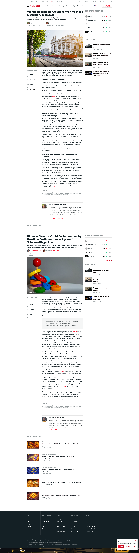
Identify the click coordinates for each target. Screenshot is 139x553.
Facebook (32, 74)
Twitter (31, 77)
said (54, 186)
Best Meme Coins (61, 529)
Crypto (29, 524)
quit (63, 371)
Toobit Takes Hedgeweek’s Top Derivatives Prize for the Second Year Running (101, 73)
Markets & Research (87, 6)
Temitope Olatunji (37, 250)
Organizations (45, 521)
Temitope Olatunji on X (54, 429)
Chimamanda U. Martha (38, 23)
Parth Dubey (46, 497)
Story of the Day (32, 519)
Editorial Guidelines (90, 526)
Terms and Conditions (91, 529)
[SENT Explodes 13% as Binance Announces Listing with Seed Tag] (33, 496)
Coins (43, 519)
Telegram (32, 82)
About (79, 1)
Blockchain (30, 526)
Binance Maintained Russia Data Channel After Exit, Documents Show (101, 46)
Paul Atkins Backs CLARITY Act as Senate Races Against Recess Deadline (102, 55)
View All (108, 35)
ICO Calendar (68, 6)
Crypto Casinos (77, 6)
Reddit (31, 84)
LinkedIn (32, 87)
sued (62, 377)
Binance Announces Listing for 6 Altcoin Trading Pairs (58, 456)
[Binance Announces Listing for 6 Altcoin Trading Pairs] (33, 458)
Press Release (31, 529)
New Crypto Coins (61, 526)
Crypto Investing (59, 6)
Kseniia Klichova (59, 23)
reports (64, 386)
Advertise (93, 1)
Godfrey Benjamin (47, 459)
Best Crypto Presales (62, 524)
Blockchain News (46, 413)
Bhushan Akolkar (47, 446)
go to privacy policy (130, 546)
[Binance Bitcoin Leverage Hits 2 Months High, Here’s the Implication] (33, 483)
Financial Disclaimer (91, 531)
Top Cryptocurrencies (94, 11)
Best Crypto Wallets (61, 531)
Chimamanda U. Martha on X (56, 218)
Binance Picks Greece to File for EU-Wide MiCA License (58, 469)
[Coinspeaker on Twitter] (103, 1)
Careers (87, 524)
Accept (121, 546)
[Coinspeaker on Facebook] (100, 1)
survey (53, 96)
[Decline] (135, 540)
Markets (30, 521)
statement (60, 315)
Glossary (44, 531)
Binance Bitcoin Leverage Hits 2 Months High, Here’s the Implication (62, 482)
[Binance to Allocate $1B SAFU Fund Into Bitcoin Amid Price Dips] (33, 445)
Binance (75, 331)
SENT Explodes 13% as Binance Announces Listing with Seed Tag (61, 495)
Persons (44, 524)
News (48, 6)
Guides (52, 6)
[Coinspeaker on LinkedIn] (108, 1)
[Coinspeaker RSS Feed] (111, 1)
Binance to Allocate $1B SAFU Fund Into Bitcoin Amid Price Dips (60, 444)
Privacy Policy (89, 533)
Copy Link (32, 89)
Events (43, 526)
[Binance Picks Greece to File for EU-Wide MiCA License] (33, 470)
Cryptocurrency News (56, 413)
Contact (86, 1)
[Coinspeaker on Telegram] (105, 1)
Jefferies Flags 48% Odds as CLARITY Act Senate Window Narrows (100, 64)
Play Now (121, 550)
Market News (45, 199)
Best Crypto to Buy (61, 519)
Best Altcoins (60, 521)
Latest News (90, 40)
